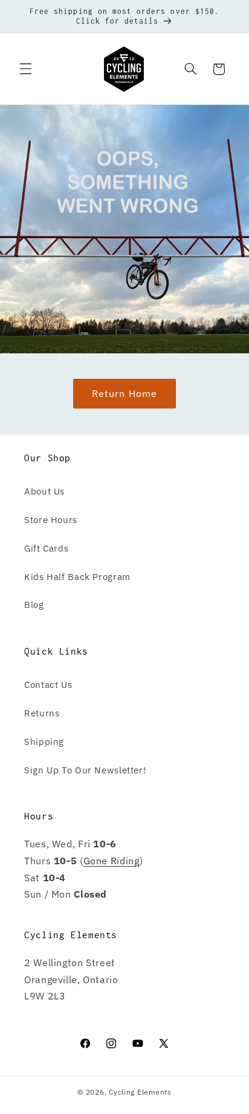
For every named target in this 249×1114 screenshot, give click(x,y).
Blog (34, 604)
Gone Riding (111, 861)
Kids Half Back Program (77, 576)
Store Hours (50, 519)
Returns (41, 713)
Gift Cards (46, 548)
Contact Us (48, 684)
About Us (44, 491)
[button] (25, 69)
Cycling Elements (140, 1091)
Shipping (44, 741)
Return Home (124, 393)
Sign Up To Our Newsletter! (85, 770)
